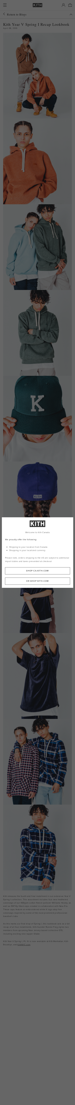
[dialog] (37, 552)
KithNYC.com (23, 944)
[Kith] (37, 5)
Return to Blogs (17, 14)
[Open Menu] (5, 5)
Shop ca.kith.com (37, 570)
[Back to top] (71, 14)
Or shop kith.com (37, 581)
